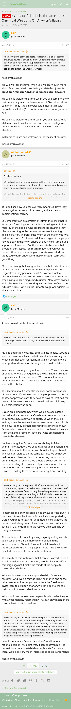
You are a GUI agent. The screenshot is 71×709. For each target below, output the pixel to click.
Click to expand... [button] (35, 197)
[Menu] (4, 4)
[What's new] (60, 4)
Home (59, 700)
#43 (67, 317)
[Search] (67, 4)
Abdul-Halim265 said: (14, 51)
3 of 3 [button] (44, 665)
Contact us (7, 700)
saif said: (8, 170)
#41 (67, 45)
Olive (7, 695)
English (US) (21, 695)
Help (51, 700)
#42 (67, 164)
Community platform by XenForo (28, 706)
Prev (34, 665)
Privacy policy (40, 700)
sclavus (7, 25)
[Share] (62, 45)
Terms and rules (23, 700)
